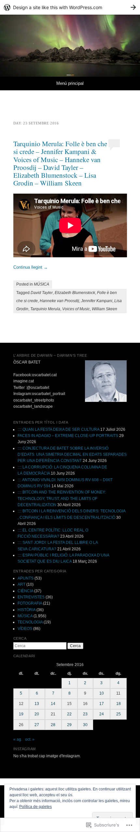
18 (118, 703)
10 (101, 693)
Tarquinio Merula (45, 309)
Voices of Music (76, 309)
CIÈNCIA (25, 591)
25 (118, 714)
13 (37, 703)
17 (101, 703)
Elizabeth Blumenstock (75, 292)
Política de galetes (35, 806)
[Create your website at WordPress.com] (70, 7)
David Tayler (42, 292)
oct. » (30, 739)
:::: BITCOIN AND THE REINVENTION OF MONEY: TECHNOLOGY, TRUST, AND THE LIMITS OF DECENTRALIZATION (62, 498)
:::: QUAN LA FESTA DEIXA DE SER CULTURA (58, 429)
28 (53, 725)
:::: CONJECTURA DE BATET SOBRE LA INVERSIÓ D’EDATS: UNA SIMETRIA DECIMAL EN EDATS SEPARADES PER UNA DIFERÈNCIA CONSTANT (72, 454)
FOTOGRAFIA (30, 603)
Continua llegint (30, 267)
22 (69, 714)
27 (37, 725)
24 (101, 714)
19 (21, 714)
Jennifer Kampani (96, 301)
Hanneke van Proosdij (59, 301)
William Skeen (104, 309)
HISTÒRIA (26, 610)
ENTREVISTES (31, 597)
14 (53, 703)
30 (85, 725)
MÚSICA (41, 284)
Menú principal (70, 83)
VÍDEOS (25, 628)
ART (21, 584)
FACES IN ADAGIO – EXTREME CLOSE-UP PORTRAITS (68, 435)
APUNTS (26, 578)
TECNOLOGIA (30, 622)
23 (85, 714)
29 (69, 725)
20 (37, 714)
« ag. (17, 739)
